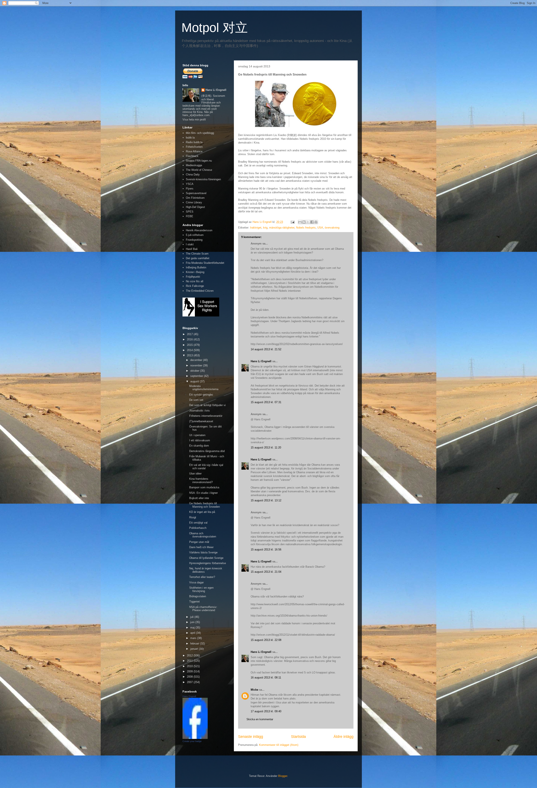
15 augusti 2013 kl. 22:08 (266, 640)
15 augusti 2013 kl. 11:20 (266, 447)
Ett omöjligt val (198, 522)
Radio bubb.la (194, 142)
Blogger (282, 776)
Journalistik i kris (199, 410)
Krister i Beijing (195, 272)
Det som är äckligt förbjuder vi (207, 405)
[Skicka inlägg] (292, 221)
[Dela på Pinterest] (316, 222)
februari (195, 643)
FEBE (189, 216)
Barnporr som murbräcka (204, 487)
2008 (190, 676)
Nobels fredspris (306, 227)
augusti (195, 381)
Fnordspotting (194, 239)
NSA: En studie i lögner (203, 492)
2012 (190, 655)
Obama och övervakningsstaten (202, 535)
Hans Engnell (189, 696)
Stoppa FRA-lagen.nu (199, 160)
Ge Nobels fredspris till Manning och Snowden (204, 505)
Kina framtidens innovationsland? (201, 480)
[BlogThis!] (304, 222)
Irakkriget (255, 227)
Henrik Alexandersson (199, 230)
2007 (190, 682)
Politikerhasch (197, 527)
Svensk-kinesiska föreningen (203, 179)
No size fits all (194, 281)
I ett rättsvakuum (199, 440)
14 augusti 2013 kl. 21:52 (266, 349)
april (193, 632)
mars (193, 638)
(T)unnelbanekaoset (201, 421)
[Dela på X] (308, 222)
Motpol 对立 (214, 28)
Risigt (192, 517)
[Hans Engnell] (195, 738)
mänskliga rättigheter (281, 227)
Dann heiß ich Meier (201, 547)
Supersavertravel (196, 193)
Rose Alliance (194, 151)
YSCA (189, 184)
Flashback (192, 156)
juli (192, 616)
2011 (190, 660)
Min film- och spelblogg (200, 133)
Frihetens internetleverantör (205, 415)
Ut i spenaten (197, 435)
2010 (190, 666)
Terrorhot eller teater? (202, 577)
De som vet (196, 399)
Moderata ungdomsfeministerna (203, 387)
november (196, 365)
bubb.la (190, 137)
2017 (190, 334)
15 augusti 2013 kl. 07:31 (266, 402)
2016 (190, 339)
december (196, 360)
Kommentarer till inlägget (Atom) (278, 744)
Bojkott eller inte (199, 498)
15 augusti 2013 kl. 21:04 (266, 571)
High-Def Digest (195, 207)
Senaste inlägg (250, 736)
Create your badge (192, 741)
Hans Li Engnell (261, 361)
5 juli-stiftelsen (194, 235)
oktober (195, 370)
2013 (190, 355)
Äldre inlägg (343, 736)
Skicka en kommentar (259, 719)
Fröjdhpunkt (193, 276)
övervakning (332, 227)
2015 (190, 344)
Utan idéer (195, 473)
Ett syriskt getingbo (201, 394)
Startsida (298, 736)
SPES (189, 211)
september (197, 376)
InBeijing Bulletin (196, 267)
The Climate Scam (197, 253)
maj (193, 627)
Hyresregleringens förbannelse (207, 563)
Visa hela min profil (194, 119)
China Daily (193, 174)
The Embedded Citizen (200, 290)
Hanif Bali (192, 249)
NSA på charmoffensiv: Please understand (203, 608)
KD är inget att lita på (202, 512)
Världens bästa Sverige (203, 552)
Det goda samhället (197, 258)
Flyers (189, 188)
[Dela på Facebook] (312, 222)
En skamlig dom (199, 445)
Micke (254, 689)
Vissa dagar (196, 582)
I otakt (190, 244)
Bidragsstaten (197, 596)
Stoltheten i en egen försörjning (201, 589)
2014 (190, 350)
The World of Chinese (199, 169)
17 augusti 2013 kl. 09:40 (266, 711)
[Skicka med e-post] (300, 222)
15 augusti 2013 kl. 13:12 (266, 500)
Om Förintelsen (195, 197)
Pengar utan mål (199, 542)
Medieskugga (194, 165)
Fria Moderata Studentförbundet (205, 262)
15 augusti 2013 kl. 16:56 (266, 549)
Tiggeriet (194, 601)
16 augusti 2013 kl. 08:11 (266, 677)
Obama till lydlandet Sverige (206, 557)
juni (192, 622)
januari (194, 648)
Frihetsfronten (194, 146)
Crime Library (194, 202)
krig (265, 227)
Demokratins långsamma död (207, 451)
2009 (190, 671)
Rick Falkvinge (195, 285)
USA (320, 227)
